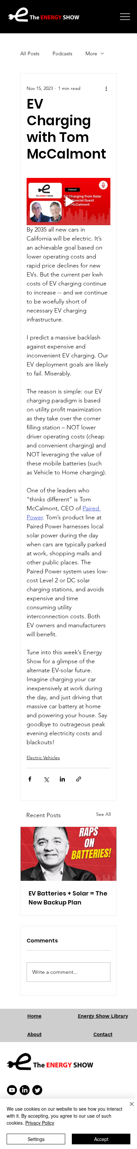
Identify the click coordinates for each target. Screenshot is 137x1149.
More (91, 53)
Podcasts (62, 53)
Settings (36, 1139)
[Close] (128, 1108)
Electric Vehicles (43, 758)
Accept (101, 1139)
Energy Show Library (103, 1016)
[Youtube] (12, 1090)
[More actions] (106, 88)
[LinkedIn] (25, 1090)
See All (103, 814)
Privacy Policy (39, 1122)
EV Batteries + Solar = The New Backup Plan (68, 897)
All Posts (29, 53)
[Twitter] (37, 1090)
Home (34, 1016)
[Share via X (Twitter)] (46, 779)
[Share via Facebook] (30, 779)
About (34, 1034)
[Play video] (68, 201)
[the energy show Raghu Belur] (68, 854)
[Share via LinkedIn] (62, 779)
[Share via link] (78, 779)
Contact (102, 1034)
